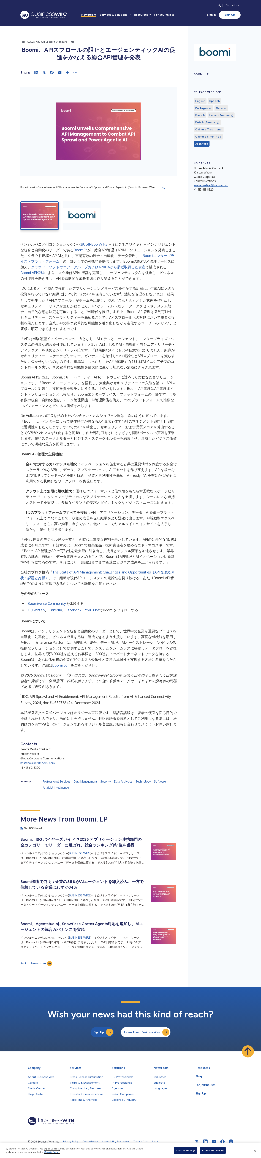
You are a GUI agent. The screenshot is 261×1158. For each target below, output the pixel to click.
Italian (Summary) (221, 115)
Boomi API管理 (32, 272)
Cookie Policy (52, 1152)
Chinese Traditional (208, 129)
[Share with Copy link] (67, 72)
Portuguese (203, 108)
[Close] (255, 1150)
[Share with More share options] (75, 72)
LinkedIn (55, 610)
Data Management (85, 781)
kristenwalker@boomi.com (37, 763)
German (221, 108)
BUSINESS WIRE (94, 244)
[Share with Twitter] (44, 72)
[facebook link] (222, 1141)
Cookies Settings (185, 1150)
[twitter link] (197, 1142)
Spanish (214, 101)
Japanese (201, 143)
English (200, 101)
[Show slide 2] (82, 215)
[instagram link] (231, 1141)
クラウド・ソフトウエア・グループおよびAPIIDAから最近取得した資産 (88, 267)
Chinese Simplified (208, 136)
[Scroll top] (248, 1051)
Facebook (73, 610)
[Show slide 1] (39, 215)
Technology (143, 781)
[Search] (219, 5)
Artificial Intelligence (56, 787)
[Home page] (43, 15)
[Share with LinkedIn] (36, 72)
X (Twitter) (36, 610)
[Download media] (163, 188)
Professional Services (56, 781)
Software (160, 781)
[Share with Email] (59, 72)
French (200, 115)
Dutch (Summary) (207, 122)
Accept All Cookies (213, 1150)
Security (105, 781)
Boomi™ (80, 250)
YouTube (92, 610)
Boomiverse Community (47, 603)
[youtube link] (214, 1141)
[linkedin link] (205, 1141)
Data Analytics (123, 781)
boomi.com (61, 665)
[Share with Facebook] (52, 72)
